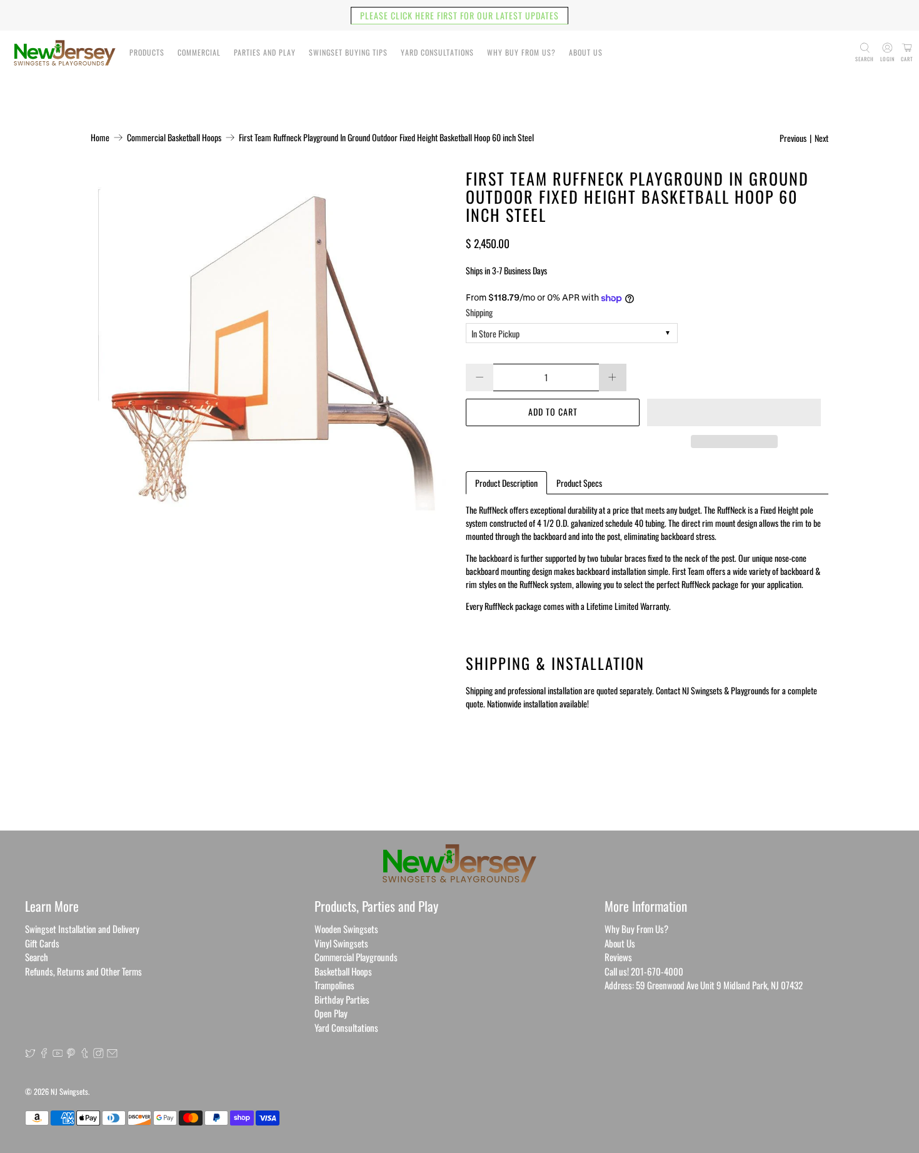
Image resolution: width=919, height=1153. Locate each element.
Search (36, 957)
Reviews (618, 957)
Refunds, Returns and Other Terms (83, 971)
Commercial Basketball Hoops (174, 137)
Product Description (506, 482)
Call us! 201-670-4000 (644, 971)
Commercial (199, 52)
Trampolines (334, 985)
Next (821, 137)
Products (146, 52)
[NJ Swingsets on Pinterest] (71, 1054)
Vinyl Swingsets (341, 943)
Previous (793, 137)
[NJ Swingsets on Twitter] (30, 1054)
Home (100, 137)
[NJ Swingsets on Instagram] (98, 1054)
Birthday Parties (341, 999)
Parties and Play (265, 52)
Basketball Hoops (343, 971)
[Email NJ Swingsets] (112, 1054)
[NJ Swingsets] (64, 52)
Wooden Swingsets (346, 929)
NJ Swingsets (69, 1091)
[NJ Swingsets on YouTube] (58, 1054)
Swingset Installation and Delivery (82, 929)
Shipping (479, 312)
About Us (586, 52)
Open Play (331, 1013)
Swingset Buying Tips (348, 52)
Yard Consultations (437, 52)
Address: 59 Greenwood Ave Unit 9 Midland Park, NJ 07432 (704, 985)
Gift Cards (42, 943)
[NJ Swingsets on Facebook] (44, 1054)
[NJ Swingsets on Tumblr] (84, 1054)
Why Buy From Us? (521, 52)
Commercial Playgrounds (356, 957)
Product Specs (579, 482)
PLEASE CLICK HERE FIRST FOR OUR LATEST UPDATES (459, 15)
